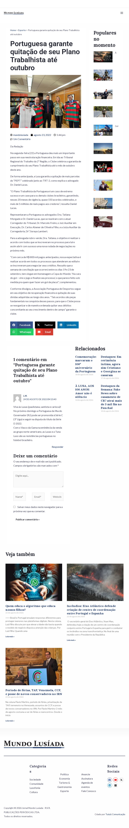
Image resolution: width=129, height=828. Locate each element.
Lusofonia (35, 787)
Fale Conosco (88, 790)
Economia (64, 778)
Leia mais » (10, 636)
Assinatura (87, 778)
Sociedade (35, 779)
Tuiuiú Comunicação (115, 814)
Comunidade (36, 783)
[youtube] (116, 779)
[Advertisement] (106, 289)
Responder (57, 446)
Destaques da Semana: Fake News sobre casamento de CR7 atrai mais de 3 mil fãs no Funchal (111, 397)
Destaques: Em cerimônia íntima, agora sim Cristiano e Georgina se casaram (111, 366)
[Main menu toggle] (121, 12)
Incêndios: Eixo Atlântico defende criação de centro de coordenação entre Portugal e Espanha (91, 609)
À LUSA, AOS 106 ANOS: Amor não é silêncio (84, 391)
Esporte (22, 30)
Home (13, 30)
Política (64, 774)
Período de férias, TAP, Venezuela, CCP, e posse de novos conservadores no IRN (34, 692)
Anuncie (85, 774)
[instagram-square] (116, 785)
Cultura (34, 792)
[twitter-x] (122, 779)
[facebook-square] (110, 779)
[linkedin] (110, 785)
